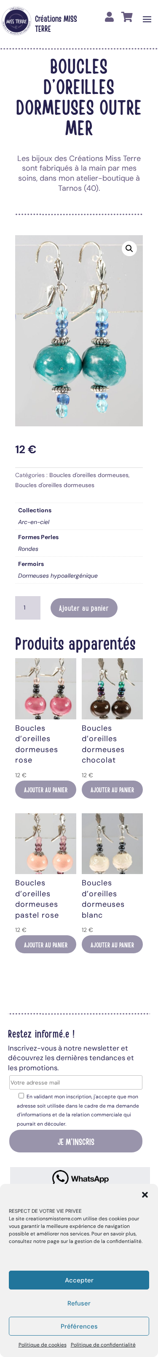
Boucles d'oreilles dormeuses (89, 475)
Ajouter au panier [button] (45, 789)
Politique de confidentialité (103, 1344)
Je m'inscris (76, 1141)
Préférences (79, 1326)
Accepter (79, 1280)
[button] (145, 1195)
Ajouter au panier (84, 607)
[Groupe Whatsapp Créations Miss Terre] (80, 1178)
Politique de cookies (43, 1344)
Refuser (79, 1303)
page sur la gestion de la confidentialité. (94, 1241)
